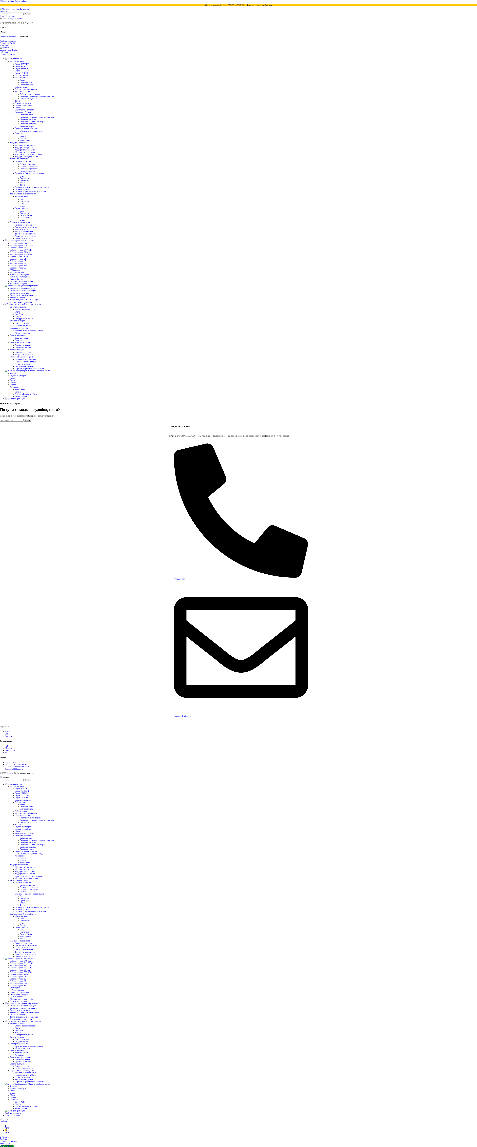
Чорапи (23, 136)
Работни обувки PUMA (20, 252)
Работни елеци (21, 87)
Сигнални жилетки (28, 119)
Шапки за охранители (24, 238)
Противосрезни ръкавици (21, 302)
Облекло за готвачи (23, 161)
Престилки (24, 180)
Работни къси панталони (30, 94)
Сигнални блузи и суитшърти (32, 121)
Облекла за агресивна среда (31, 131)
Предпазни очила (22, 345)
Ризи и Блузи (25, 218)
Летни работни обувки (19, 277)
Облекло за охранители (20, 222)
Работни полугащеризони (26, 89)
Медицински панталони (25, 150)
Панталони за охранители (26, 227)
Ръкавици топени (17, 297)
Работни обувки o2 (18, 261)
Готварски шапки (27, 171)
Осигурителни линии (24, 318)
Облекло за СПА (22, 189)
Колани (23, 138)
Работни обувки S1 (18, 263)
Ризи (22, 176)
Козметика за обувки (18, 283)
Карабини (19, 314)
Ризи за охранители (23, 229)
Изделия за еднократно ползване (29, 154)
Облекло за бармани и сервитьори (29, 173)
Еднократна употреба (19, 328)
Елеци (22, 183)
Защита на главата (17, 335)
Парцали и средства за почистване (29, 368)
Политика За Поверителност (17, 767)
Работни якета (21, 77)
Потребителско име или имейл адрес (16, 23)
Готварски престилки (29, 169)
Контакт (8, 736)
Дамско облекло (21, 208)
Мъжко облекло (21, 196)
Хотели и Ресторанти (19, 159)
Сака (22, 199)
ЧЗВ (7, 746)
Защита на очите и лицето (21, 342)
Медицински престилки (25, 152)
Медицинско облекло (19, 143)
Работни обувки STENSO (21, 254)
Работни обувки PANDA (20, 248)
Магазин (8, 748)
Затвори (3, 1122)
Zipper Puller (25, 140)
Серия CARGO (21, 73)
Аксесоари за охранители (26, 236)
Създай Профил (15, 18)
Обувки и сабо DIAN (19, 257)
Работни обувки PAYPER (21, 250)
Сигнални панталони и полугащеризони (37, 96)
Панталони (24, 178)
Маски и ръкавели (22, 333)
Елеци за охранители (24, 231)
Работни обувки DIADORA (21, 245)
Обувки (13, 385)
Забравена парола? (8, 37)
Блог (7, 752)
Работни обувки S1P (18, 266)
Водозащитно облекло (24, 110)
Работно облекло (17, 61)
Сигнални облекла (23, 112)
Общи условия (11, 762)
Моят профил (10, 750)
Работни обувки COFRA (20, 243)
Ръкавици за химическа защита (23, 288)
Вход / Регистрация (13, 1115)
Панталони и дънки (28, 99)
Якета (22, 80)
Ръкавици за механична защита (23, 291)
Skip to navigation (7, 1)
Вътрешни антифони (24, 355)
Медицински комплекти (25, 145)
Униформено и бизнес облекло (23, 194)
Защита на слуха (17, 350)
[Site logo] (15, 11)
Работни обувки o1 (18, 259)
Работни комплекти (23, 75)
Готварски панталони (29, 166)
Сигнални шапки (27, 126)
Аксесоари (19, 133)
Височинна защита (18, 307)
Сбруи (17, 312)
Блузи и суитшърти (23, 103)
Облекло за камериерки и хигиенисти (31, 191)
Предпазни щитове (23, 347)
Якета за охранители (23, 225)
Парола (4, 27)
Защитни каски (21, 338)
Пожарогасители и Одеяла (26, 362)
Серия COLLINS (22, 71)
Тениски (18, 101)
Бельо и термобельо (23, 105)
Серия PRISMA (21, 68)
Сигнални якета (26, 82)
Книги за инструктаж (24, 366)
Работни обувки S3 (18, 268)
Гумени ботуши (16, 279)
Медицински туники (24, 147)
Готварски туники (27, 164)
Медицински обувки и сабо (26, 156)
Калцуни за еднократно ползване (29, 331)
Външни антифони (23, 352)
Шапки (18, 107)
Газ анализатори (22, 323)
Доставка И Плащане (14, 769)
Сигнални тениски (28, 124)
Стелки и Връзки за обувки (26, 394)
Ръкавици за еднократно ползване (24, 295)
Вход (3, 32)
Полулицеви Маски (23, 326)
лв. (7, 1131)
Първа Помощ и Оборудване (22, 357)
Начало (8, 731)
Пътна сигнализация (23, 364)
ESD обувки (15, 270)
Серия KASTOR (22, 66)
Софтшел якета (26, 85)
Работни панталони (23, 91)
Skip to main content (23, 1)
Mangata (9, 773)
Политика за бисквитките (16, 764)
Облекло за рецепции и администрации (32, 187)
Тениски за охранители (25, 234)
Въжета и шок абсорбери (25, 310)
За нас (7, 734)
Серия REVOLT (22, 64)
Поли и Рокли (26, 215)
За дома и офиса (22, 396)
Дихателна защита (17, 321)
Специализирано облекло (26, 128)
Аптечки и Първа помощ (25, 359)
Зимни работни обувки (19, 274)
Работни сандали (17, 272)
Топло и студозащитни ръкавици (24, 300)
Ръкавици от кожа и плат (20, 293)
